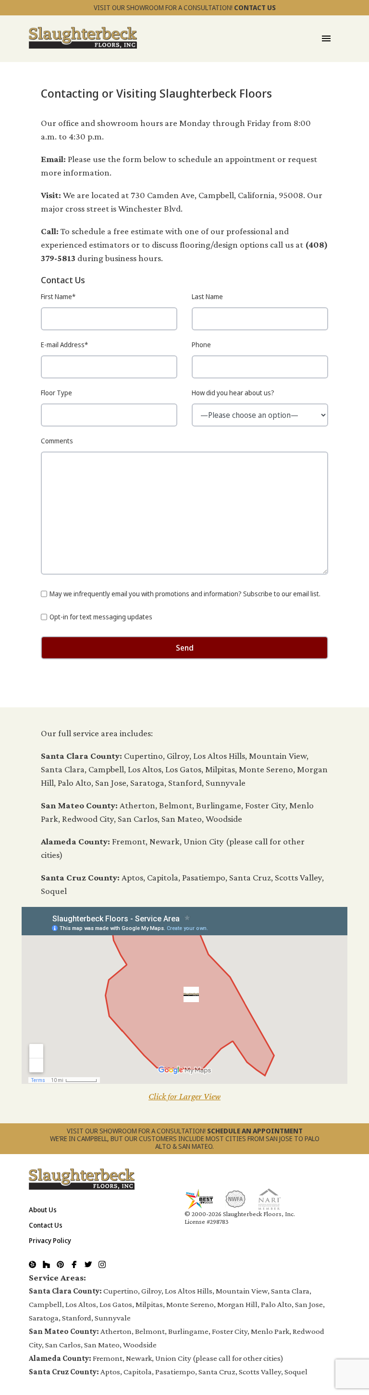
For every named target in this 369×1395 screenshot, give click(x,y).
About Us (43, 1209)
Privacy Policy (50, 1240)
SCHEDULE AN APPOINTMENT (255, 1130)
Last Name (207, 296)
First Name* (58, 296)
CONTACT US (255, 7)
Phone (201, 344)
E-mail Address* (64, 344)
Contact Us (45, 1225)
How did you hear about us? (233, 392)
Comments (57, 440)
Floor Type (56, 392)
